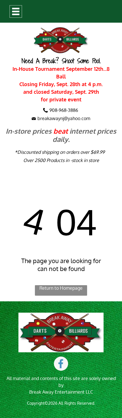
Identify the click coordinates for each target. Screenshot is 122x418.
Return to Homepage (61, 288)
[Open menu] (15, 11)
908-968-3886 (63, 110)
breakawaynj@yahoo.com (63, 118)
